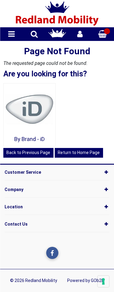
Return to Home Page (79, 152)
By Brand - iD (29, 139)
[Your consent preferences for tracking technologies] (103, 281)
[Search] (34, 34)
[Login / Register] (80, 34)
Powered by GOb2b (85, 280)
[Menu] (11, 34)
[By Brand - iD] (29, 109)
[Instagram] (65, 252)
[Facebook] (52, 252)
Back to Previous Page (28, 152)
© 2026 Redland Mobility (33, 280)
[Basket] (102, 34)
